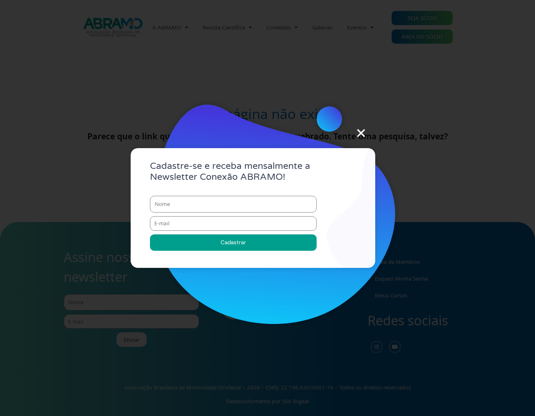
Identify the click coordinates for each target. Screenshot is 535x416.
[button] (361, 133)
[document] (267, 208)
